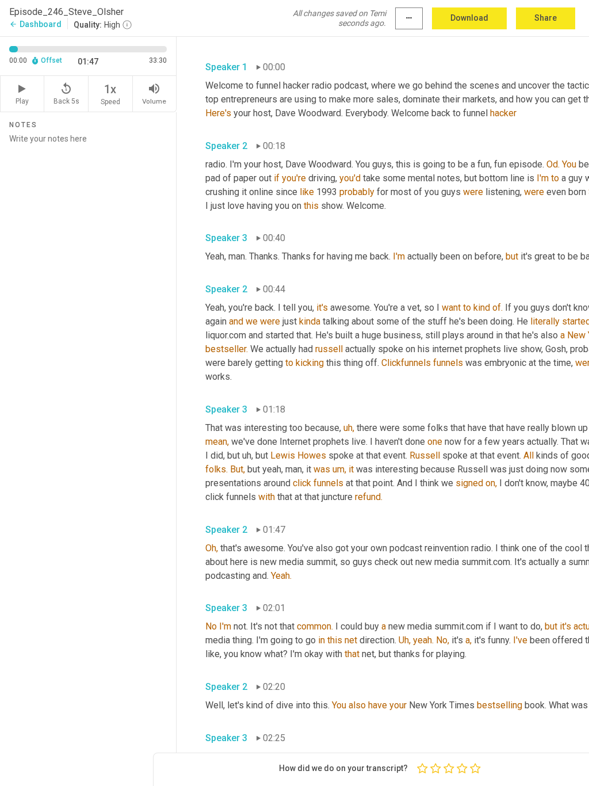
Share (545, 17)
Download (469, 17)
